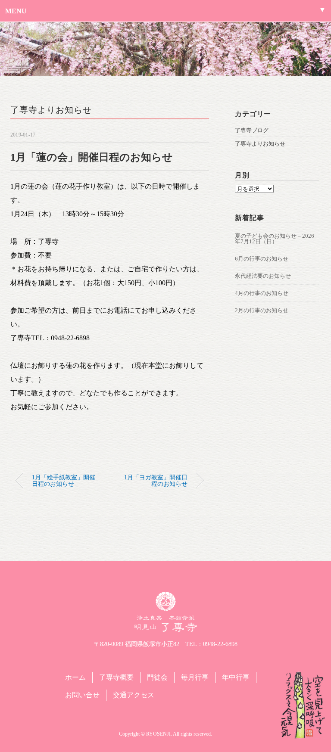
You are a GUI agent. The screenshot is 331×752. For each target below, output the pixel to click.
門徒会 (157, 677)
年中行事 (236, 677)
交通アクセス (133, 695)
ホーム (75, 677)
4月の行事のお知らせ (261, 293)
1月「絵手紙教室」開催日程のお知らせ (63, 480)
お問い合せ (82, 695)
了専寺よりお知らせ (51, 110)
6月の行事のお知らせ (261, 258)
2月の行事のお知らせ (261, 310)
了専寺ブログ (252, 130)
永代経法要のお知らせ (263, 276)
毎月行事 (195, 677)
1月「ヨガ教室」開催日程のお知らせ (155, 480)
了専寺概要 (116, 677)
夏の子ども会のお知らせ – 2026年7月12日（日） (274, 239)
